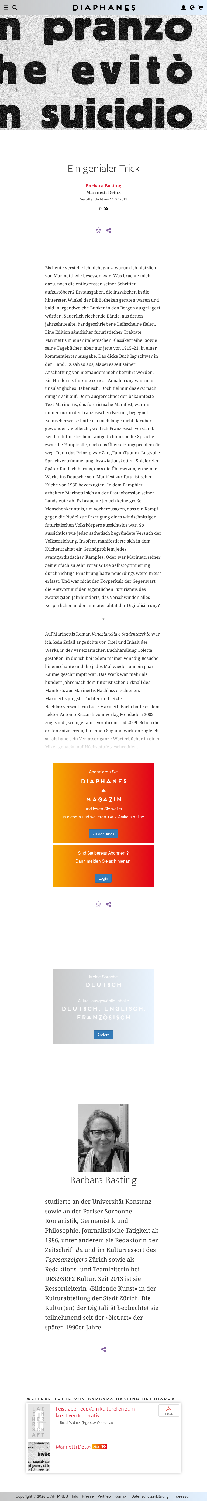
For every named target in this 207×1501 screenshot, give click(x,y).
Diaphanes (103, 7)
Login (103, 878)
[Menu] (6, 7)
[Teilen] (109, 231)
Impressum (182, 1496)
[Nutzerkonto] (183, 7)
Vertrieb (104, 1496)
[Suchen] (14, 7)
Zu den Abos (103, 834)
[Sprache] (192, 7)
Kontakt (121, 1496)
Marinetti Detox (73, 1447)
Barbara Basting (103, 185)
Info (75, 1496)
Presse (88, 1496)
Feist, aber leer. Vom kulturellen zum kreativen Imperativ (95, 1412)
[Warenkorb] (200, 7)
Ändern (103, 1035)
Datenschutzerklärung (150, 1496)
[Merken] (98, 231)
